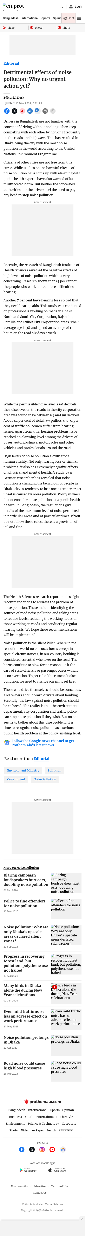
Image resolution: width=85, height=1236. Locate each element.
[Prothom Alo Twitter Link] (34, 1150)
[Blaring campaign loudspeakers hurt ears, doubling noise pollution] (66, 883)
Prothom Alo (19, 1186)
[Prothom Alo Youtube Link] (54, 1150)
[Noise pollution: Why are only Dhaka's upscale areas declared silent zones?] (66, 936)
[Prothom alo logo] (42, 1103)
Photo (13, 1130)
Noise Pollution (45, 779)
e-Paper (38, 1130)
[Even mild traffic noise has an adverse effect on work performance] (66, 1019)
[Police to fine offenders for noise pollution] (66, 909)
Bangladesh (11, 18)
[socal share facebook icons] (7, 113)
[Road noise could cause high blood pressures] (66, 1071)
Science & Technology (43, 1123)
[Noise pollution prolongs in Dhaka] (66, 1045)
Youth (29, 1117)
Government (16, 779)
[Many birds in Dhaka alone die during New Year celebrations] (66, 993)
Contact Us (39, 1192)
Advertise (39, 1186)
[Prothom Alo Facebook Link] (23, 1150)
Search (51, 1130)
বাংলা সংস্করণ (66, 1130)
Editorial (11, 63)
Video (25, 1130)
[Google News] (63, 1150)
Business (15, 1117)
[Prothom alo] (14, 7)
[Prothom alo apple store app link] (57, 1171)
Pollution (54, 770)
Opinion (58, 18)
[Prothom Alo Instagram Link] (44, 1150)
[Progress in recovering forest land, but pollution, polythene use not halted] (66, 966)
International (30, 18)
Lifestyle (66, 1117)
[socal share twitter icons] (15, 113)
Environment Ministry (23, 770)
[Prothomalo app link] (27, 1171)
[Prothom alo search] (61, 6)
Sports (45, 18)
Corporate (69, 1123)
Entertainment (47, 1117)
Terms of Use (59, 1186)
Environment (15, 1123)
